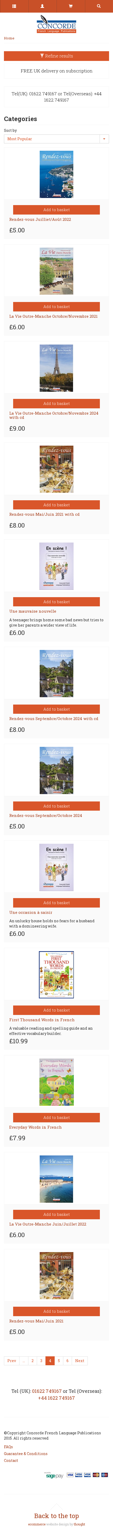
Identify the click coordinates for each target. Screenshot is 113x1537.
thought (79, 1524)
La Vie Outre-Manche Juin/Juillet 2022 (47, 1224)
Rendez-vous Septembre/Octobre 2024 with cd (53, 718)
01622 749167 (47, 1391)
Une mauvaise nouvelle (32, 611)
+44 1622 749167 (56, 1398)
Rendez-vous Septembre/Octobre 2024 (45, 815)
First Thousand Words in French (42, 1019)
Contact (11, 1460)
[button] (42, 6)
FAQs (8, 1446)
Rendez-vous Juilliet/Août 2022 (40, 219)
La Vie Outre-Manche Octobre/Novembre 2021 (53, 316)
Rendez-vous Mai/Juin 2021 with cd (44, 514)
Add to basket (56, 209)
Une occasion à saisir (30, 912)
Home (9, 38)
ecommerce (36, 1524)
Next (79, 1360)
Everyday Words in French (35, 1127)
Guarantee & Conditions (26, 1453)
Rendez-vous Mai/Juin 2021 (36, 1321)
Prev (11, 1360)
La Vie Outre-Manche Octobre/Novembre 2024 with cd (54, 415)
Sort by (10, 130)
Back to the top (56, 1516)
